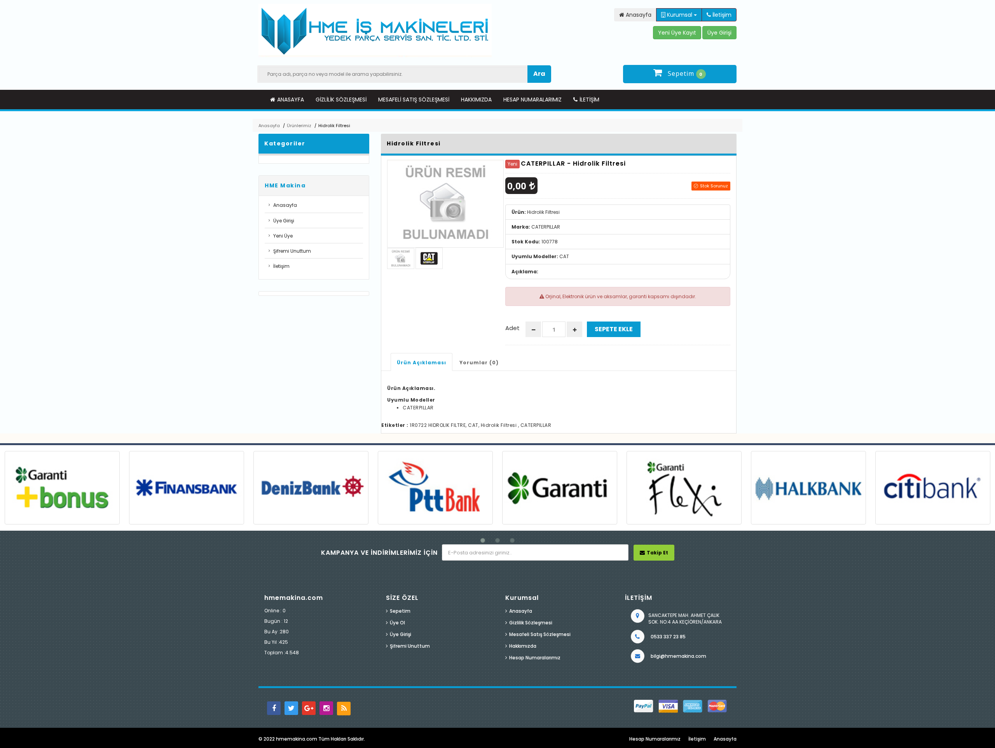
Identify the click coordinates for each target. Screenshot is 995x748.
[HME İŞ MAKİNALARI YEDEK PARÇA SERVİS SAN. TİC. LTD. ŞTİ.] (375, 30)
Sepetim (400, 611)
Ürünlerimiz (299, 125)
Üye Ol (397, 622)
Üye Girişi (283, 220)
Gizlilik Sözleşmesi (341, 99)
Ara (539, 73)
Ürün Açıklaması (421, 362)
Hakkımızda (476, 99)
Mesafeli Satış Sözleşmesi (413, 99)
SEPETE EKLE (614, 329)
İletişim (589, 99)
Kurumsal (679, 15)
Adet (512, 328)
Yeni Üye (283, 235)
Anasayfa (290, 99)
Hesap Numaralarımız (532, 99)
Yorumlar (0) (479, 362)
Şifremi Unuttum (292, 251)
